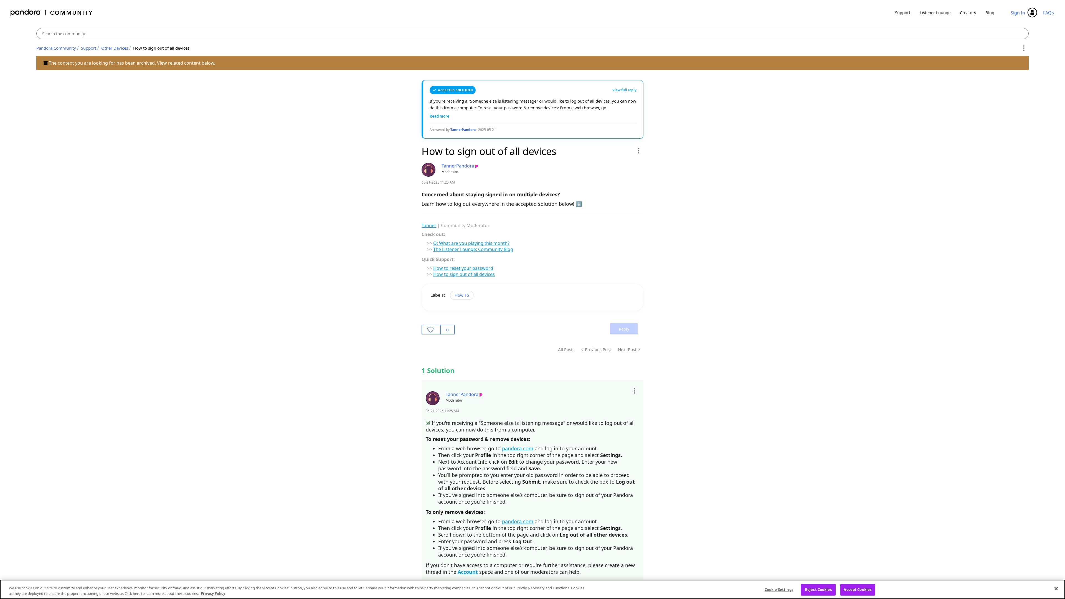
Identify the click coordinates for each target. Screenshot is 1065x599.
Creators (968, 12)
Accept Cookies (857, 589)
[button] (638, 150)
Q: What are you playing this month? (471, 243)
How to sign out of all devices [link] (161, 48)
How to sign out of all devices (464, 274)
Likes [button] (431, 329)
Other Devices (114, 48)
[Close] (1056, 589)
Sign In (1018, 13)
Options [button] (1023, 48)
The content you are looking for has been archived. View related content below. (131, 63)
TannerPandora (463, 129)
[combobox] (532, 33)
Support (902, 12)
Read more (439, 116)
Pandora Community (52, 12)
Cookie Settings (779, 589)
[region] (532, 589)
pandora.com (517, 448)
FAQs (1048, 13)
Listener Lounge (935, 12)
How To (462, 295)
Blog (989, 12)
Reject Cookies (818, 589)
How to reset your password (463, 268)
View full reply (624, 90)
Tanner (429, 225)
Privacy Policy (213, 593)
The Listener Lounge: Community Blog (473, 249)
